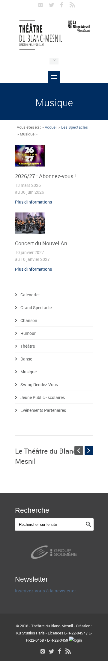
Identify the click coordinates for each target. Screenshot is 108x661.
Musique (28, 372)
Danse (26, 359)
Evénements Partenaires (43, 410)
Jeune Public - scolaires (42, 397)
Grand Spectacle (36, 307)
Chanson (28, 320)
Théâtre (27, 346)
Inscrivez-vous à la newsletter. (46, 591)
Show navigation (54, 77)
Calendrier (30, 295)
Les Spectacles (74, 127)
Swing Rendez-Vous (39, 384)
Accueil (51, 127)
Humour (28, 333)
